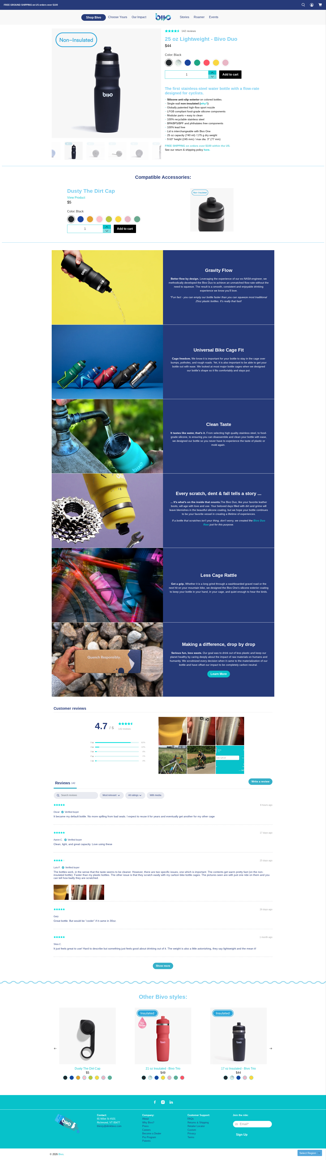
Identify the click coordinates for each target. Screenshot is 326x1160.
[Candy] (207, 63)
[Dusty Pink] (99, 219)
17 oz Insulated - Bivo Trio (238, 1068)
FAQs (191, 1118)
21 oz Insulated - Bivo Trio (163, 1068)
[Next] (270, 1048)
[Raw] (178, 63)
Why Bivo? (148, 1122)
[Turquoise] (197, 63)
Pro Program (149, 1137)
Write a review (260, 781)
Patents (146, 1140)
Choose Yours (117, 17)
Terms (191, 1137)
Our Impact (139, 17)
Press (145, 1126)
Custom (192, 1129)
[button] (118, 742)
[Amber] (90, 219)
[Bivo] (163, 17)
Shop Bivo (93, 17)
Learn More (219, 674)
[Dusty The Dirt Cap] (227, 209)
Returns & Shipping (198, 1122)
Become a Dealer (151, 1133)
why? (204, 103)
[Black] (169, 63)
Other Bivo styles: (163, 997)
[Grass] (109, 219)
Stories (184, 17)
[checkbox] (155, 795)
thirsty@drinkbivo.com (109, 1126)
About (145, 1118)
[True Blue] (188, 63)
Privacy (192, 1133)
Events (213, 17)
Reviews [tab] (65, 783)
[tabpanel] (163, 882)
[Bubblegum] (225, 63)
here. (207, 149)
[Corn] (216, 63)
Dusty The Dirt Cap (87, 1068)
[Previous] (55, 1048)
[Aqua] (137, 219)
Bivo (60, 1154)
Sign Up (242, 1134)
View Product (76, 197)
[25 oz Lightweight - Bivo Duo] (106, 83)
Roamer (199, 17)
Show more (163, 965)
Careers (146, 1129)
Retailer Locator (196, 1126)
